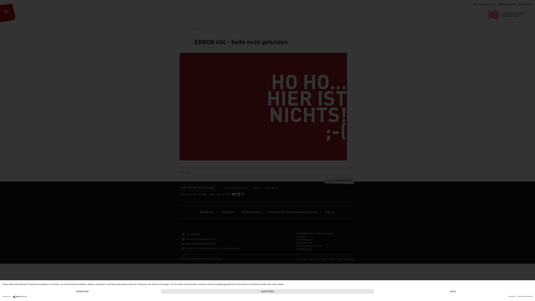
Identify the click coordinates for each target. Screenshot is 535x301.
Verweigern (82, 291)
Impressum (512, 296)
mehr (453, 291)
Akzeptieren (267, 291)
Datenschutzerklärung (525, 296)
